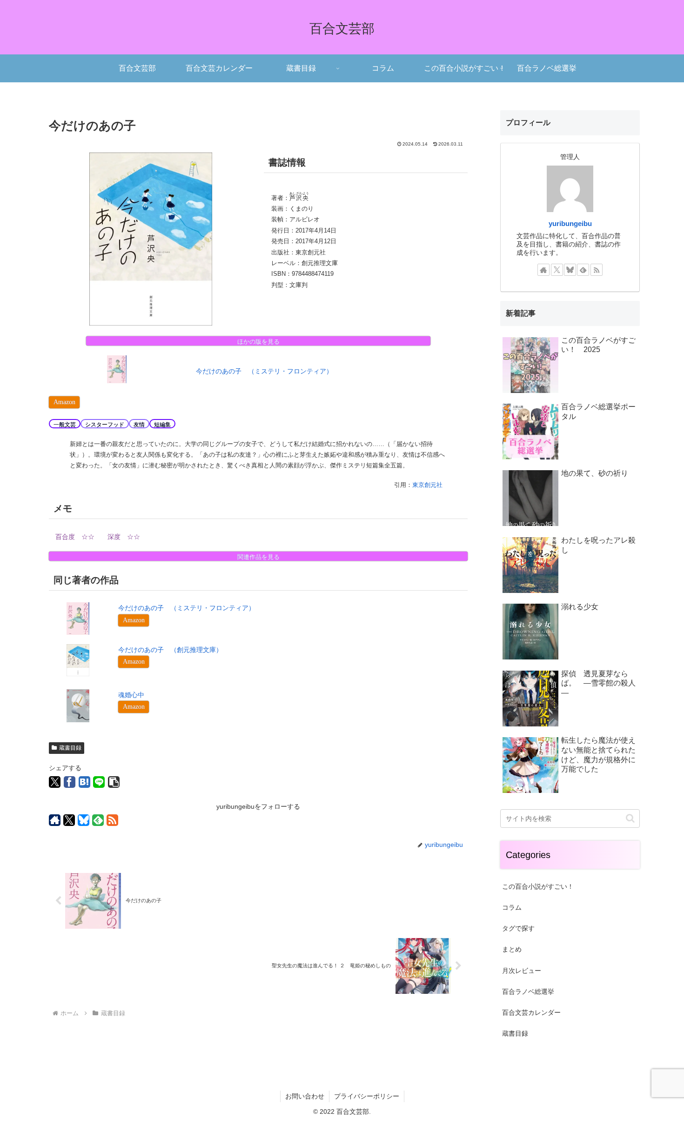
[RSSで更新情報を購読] (112, 820)
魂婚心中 (131, 695)
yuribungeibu (570, 223)
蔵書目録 (70, 748)
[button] (114, 782)
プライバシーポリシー (366, 1096)
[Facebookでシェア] (69, 782)
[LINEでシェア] (99, 782)
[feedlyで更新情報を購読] (98, 820)
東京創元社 (427, 484)
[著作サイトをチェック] (54, 820)
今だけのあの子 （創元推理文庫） (170, 649)
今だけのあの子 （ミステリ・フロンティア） (264, 371)
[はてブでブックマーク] (84, 782)
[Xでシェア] (54, 782)
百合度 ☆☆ (74, 536)
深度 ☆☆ (123, 536)
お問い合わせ (304, 1096)
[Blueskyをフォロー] (83, 820)
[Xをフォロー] (69, 820)
